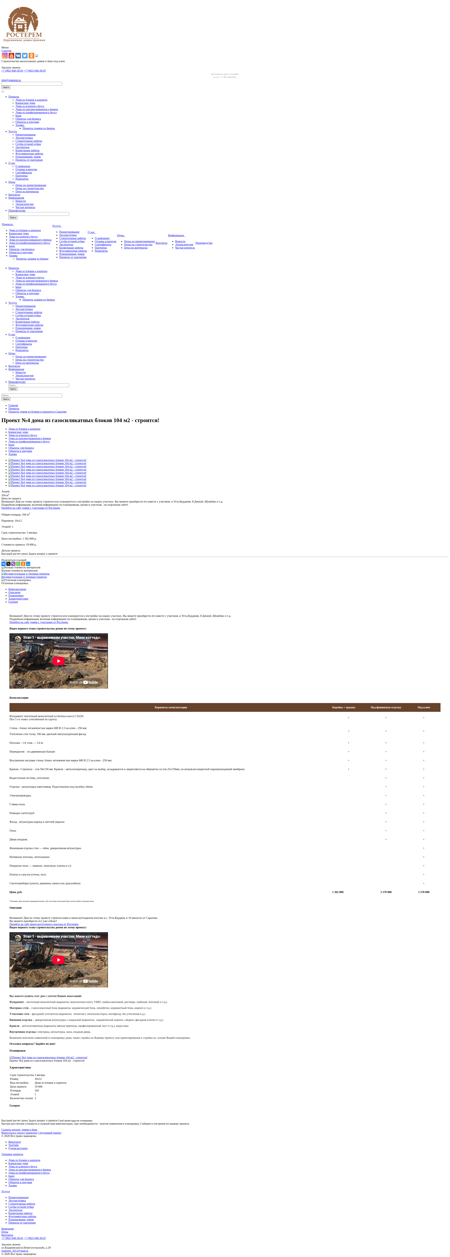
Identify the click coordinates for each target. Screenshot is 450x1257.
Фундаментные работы (29, 153)
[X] (8, 564)
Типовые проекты (12, 1154)
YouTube (13, 1145)
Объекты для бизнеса (28, 118)
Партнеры (21, 175)
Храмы (20, 125)
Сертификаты (23, 172)
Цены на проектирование (30, 185)
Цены (11, 181)
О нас (11, 163)
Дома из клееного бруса (29, 106)
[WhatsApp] (18, 564)
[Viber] (13, 564)
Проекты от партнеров (29, 159)
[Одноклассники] (23, 564)
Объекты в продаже (27, 121)
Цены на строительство (29, 188)
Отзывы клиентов (26, 169)
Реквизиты (21, 178)
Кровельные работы (27, 150)
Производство (16, 210)
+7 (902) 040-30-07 (35, 70)
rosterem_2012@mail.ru (14, 1250)
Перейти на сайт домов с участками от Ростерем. (30, 507)
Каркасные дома (25, 102)
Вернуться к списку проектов (19, 1132)
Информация (16, 197)
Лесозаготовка (24, 137)
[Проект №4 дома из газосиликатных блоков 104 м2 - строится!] (47, 460)
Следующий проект (49, 1132)
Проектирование (25, 134)
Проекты (13, 96)
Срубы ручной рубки (28, 144)
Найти (6, 87)
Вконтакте (14, 1141)
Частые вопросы (25, 207)
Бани (18, 115)
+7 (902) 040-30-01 (12, 70)
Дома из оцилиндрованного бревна (36, 109)
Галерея (13, 601)
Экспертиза (22, 147)
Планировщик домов (28, 156)
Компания (7, 1228)
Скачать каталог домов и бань (19, 1129)
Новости (20, 200)
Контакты (14, 194)
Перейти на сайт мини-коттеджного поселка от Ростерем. (44, 924)
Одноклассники (18, 1148)
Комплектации (17, 589)
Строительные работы (28, 140)
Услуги (12, 131)
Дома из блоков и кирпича (31, 99)
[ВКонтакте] (3, 564)
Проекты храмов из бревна (38, 128)
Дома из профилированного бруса (36, 112)
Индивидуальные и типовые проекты (24, 576)
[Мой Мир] (28, 564)
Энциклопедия (24, 204)
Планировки (16, 595)
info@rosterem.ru (11, 80)
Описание (14, 592)
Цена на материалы (27, 191)
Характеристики (18, 598)
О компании (22, 166)
